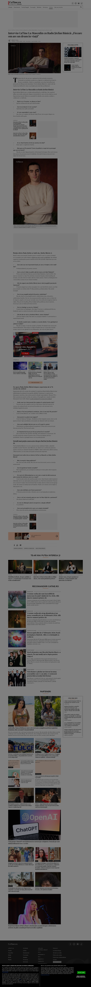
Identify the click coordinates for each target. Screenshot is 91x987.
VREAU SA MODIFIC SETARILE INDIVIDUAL (80, 976)
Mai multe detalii (5, 971)
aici (20, 979)
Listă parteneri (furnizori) (45, 974)
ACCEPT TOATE (81, 972)
